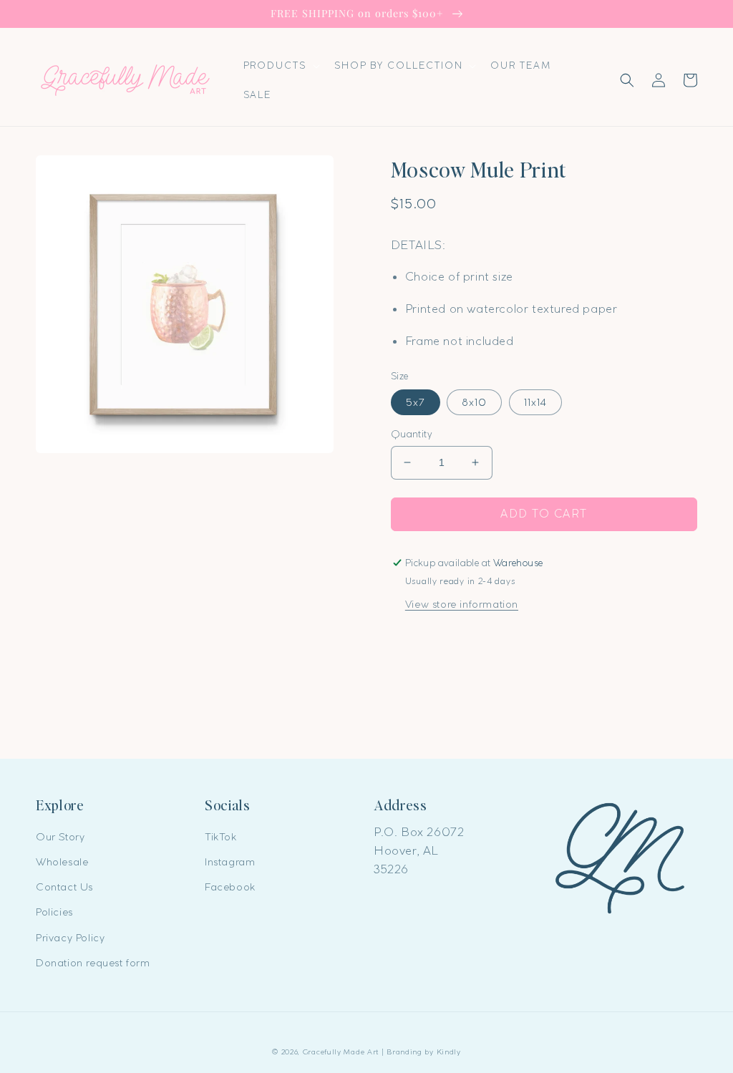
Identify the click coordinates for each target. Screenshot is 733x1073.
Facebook (230, 886)
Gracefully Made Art (341, 1052)
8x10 (474, 402)
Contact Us (64, 886)
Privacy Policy (70, 937)
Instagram (230, 861)
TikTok (221, 836)
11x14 (535, 402)
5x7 (415, 402)
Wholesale (62, 861)
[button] (280, 65)
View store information (461, 604)
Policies (54, 912)
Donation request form (93, 962)
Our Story (60, 836)
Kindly (449, 1052)
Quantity (411, 434)
